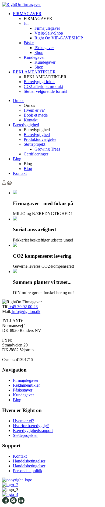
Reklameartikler (26, 385)
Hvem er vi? (34, 110)
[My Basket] (9, 183)
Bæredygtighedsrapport (33, 430)
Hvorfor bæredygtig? (31, 425)
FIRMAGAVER (27, 13)
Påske (29, 42)
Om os (18, 100)
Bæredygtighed (26, 125)
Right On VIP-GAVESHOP (58, 38)
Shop (38, 52)
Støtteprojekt (34, 144)
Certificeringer (36, 154)
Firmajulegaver (47, 28)
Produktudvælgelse (40, 139)
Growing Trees (47, 149)
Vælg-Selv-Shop (48, 33)
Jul (26, 23)
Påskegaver (44, 47)
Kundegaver (34, 57)
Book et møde (36, 115)
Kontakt (30, 120)
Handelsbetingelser (29, 461)
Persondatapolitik (27, 470)
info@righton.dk (25, 311)
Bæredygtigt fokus (39, 81)
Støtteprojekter (25, 435)
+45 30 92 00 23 (23, 306)
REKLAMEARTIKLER (34, 72)
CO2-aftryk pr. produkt (43, 86)
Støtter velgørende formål (45, 91)
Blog (17, 158)
